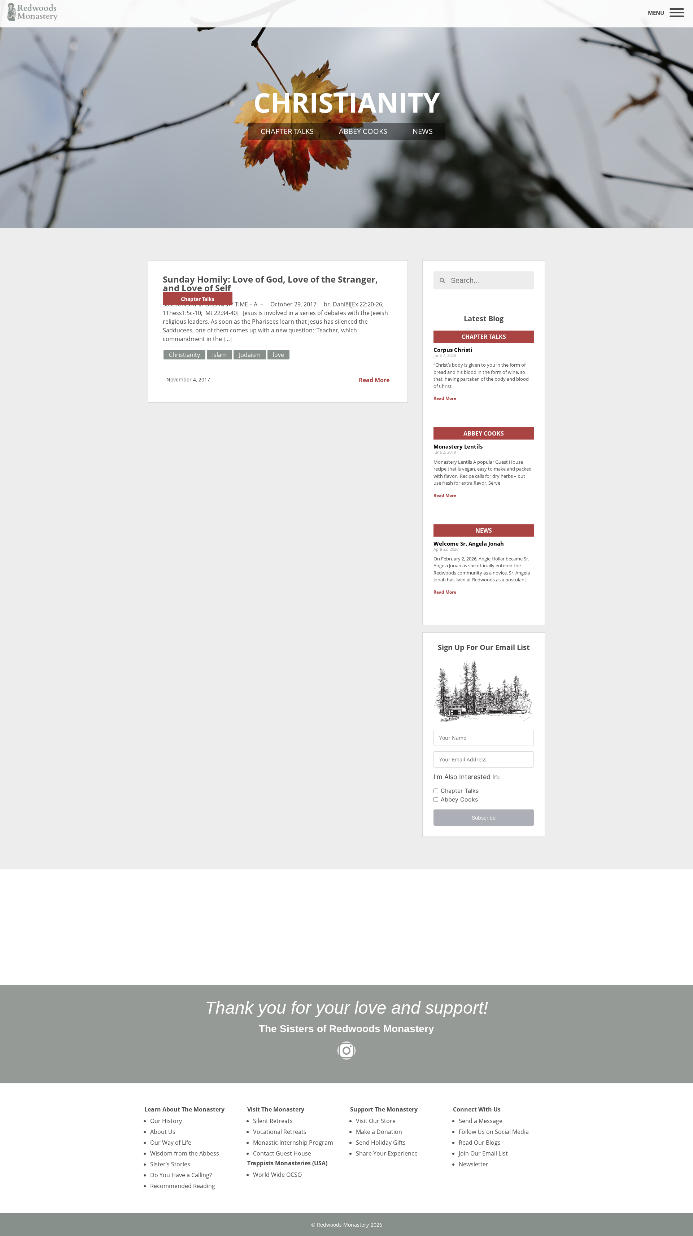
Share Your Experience (387, 1153)
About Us (162, 1132)
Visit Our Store (376, 1121)
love (278, 355)
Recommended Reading (182, 1186)
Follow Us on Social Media (494, 1132)
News (423, 131)
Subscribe (484, 817)
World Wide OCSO (277, 1175)
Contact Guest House (282, 1153)
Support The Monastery (384, 1109)
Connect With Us (477, 1109)
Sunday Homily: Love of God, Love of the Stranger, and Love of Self (270, 283)
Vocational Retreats (279, 1132)
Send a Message (480, 1121)
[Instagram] (346, 1050)
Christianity (184, 355)
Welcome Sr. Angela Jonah (468, 543)
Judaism (250, 355)
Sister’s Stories (170, 1164)
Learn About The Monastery (184, 1109)
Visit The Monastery (275, 1109)
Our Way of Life (170, 1143)
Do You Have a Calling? (181, 1175)
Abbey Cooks (363, 131)
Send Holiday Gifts (381, 1143)
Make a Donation (379, 1132)
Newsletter (473, 1164)
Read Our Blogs (480, 1143)
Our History (166, 1121)
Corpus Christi (452, 349)
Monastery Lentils (458, 446)
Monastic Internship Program (293, 1143)
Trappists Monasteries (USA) (287, 1163)
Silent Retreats (273, 1121)
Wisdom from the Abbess (184, 1153)
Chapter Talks (287, 131)
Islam (219, 355)
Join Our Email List (483, 1153)
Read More (374, 380)
